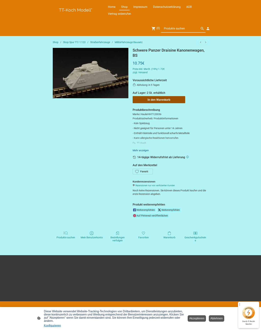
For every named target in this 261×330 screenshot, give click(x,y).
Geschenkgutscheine (195, 239)
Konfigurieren (52, 325)
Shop (55, 42)
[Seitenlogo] (75, 14)
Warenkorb (169, 237)
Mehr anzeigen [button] (141, 150)
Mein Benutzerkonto (92, 237)
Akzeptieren (196, 318)
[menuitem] (200, 42)
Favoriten (143, 237)
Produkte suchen (65, 237)
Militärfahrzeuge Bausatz (129, 42)
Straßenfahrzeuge (100, 42)
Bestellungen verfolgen (117, 239)
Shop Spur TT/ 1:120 (74, 42)
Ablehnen (216, 318)
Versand (143, 72)
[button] (143, 171)
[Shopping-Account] (208, 28)
